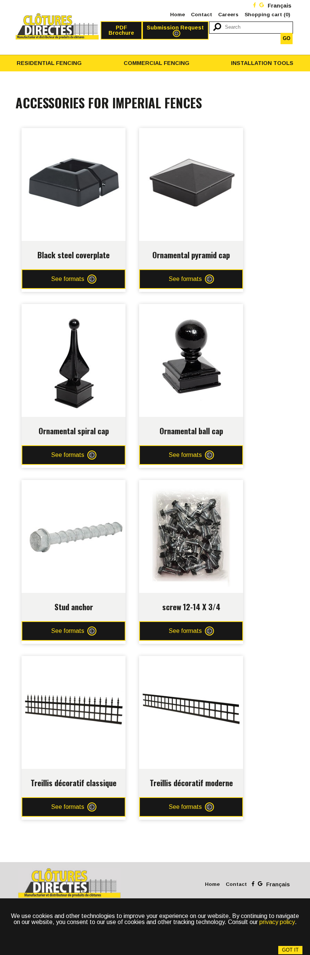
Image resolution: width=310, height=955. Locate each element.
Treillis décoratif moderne (191, 782)
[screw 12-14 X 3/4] (191, 486)
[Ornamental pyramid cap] (191, 134)
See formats (67, 279)
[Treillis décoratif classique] (74, 662)
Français (279, 6)
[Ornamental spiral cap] (74, 310)
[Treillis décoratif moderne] (191, 662)
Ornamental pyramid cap (191, 255)
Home (177, 14)
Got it (290, 950)
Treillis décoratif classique (73, 782)
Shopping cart (267, 14)
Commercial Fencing (156, 63)
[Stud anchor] (74, 486)
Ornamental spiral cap (74, 431)
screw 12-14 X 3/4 (191, 606)
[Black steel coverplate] (74, 134)
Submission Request (175, 28)
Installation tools (262, 63)
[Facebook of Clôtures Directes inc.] (254, 6)
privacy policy (277, 922)
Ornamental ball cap (191, 431)
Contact (201, 14)
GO (286, 38)
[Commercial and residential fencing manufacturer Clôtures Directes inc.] (57, 26)
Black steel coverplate (73, 255)
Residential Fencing (49, 63)
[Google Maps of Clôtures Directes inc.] (261, 6)
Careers (228, 14)
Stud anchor (73, 606)
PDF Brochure (121, 30)
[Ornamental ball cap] (191, 310)
